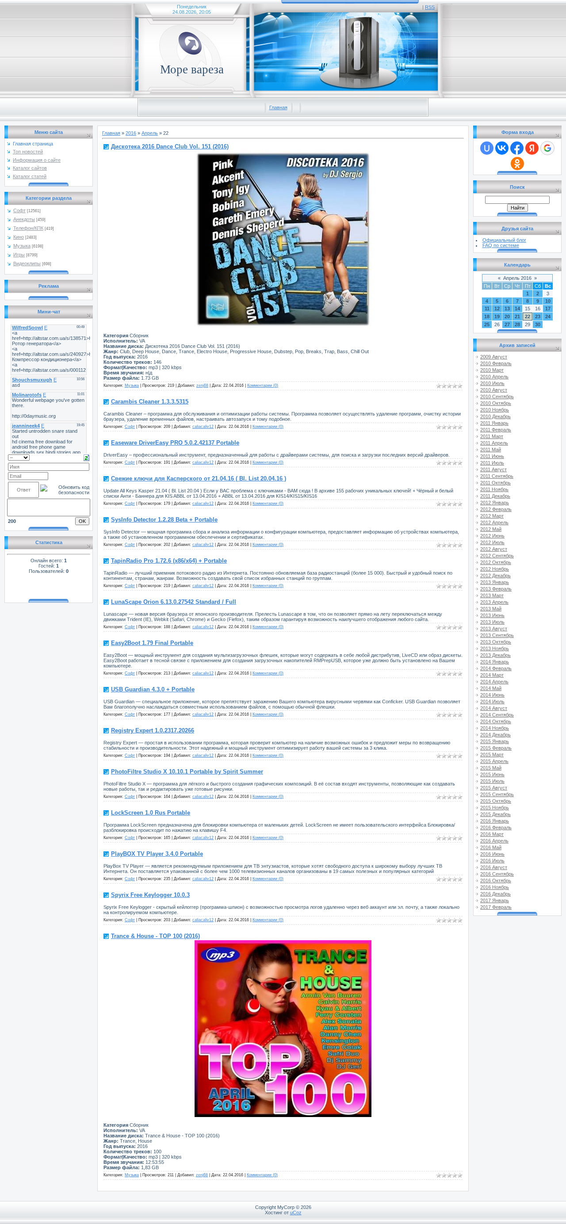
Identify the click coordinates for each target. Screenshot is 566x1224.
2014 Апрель (494, 681)
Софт (19, 210)
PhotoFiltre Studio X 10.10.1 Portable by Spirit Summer (187, 771)
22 (527, 316)
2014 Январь (494, 661)
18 (487, 316)
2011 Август (493, 469)
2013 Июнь (492, 615)
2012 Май (490, 529)
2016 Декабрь (495, 893)
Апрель (150, 133)
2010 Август (493, 390)
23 (537, 316)
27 (507, 324)
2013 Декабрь (495, 655)
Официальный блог (504, 240)
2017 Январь (494, 900)
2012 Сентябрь (497, 555)
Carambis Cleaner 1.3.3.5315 (149, 401)
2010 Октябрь (495, 403)
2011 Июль (492, 462)
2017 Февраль (496, 907)
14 (517, 308)
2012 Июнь (492, 535)
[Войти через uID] (486, 148)
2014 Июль (492, 701)
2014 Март (492, 675)
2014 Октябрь (495, 721)
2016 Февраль (496, 827)
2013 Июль (492, 622)
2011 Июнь (492, 456)
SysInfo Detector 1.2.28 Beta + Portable (164, 519)
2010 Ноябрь (494, 409)
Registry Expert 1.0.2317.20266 (152, 730)
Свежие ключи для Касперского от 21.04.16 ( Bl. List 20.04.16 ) (198, 478)
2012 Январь (494, 502)
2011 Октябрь (495, 482)
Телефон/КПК (28, 228)
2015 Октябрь (495, 801)
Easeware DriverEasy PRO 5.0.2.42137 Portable (175, 442)
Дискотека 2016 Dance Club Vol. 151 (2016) (170, 146)
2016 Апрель (494, 840)
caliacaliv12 (203, 426)
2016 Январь (494, 821)
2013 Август (493, 628)
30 (537, 324)
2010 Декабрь (495, 416)
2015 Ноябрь (494, 807)
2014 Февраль (496, 668)
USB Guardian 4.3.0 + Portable (153, 689)
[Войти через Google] (547, 148)
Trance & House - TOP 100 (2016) (155, 936)
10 (548, 301)
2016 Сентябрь (497, 874)
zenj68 (202, 385)
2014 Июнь (492, 695)
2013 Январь (494, 582)
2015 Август (493, 787)
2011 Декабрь (495, 496)
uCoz (296, 1212)
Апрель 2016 (517, 278)
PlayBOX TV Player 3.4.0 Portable (157, 853)
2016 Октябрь (495, 880)
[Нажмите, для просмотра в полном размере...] (283, 325)
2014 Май (490, 688)
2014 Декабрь (495, 734)
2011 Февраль (495, 429)
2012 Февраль (496, 509)
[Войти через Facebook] (517, 148)
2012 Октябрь (495, 562)
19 (497, 316)
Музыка (22, 245)
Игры (19, 254)
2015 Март (492, 754)
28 (517, 324)
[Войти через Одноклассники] (517, 163)
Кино (18, 237)
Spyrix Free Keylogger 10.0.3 (150, 895)
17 (548, 308)
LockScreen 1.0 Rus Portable (150, 812)
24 (548, 316)
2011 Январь (494, 423)
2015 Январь (494, 741)
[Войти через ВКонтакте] (502, 148)
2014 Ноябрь (494, 728)
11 (487, 308)
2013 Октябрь (495, 641)
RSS (430, 7)
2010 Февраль (496, 363)
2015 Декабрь (495, 814)
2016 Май (490, 847)
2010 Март (492, 370)
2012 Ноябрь (494, 569)
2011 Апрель (494, 443)
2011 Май (490, 449)
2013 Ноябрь (494, 648)
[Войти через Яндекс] (532, 148)
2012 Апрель (494, 522)
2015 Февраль (496, 748)
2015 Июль (492, 781)
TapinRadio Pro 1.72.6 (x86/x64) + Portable (169, 560)
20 (507, 316)
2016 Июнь (492, 854)
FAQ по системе (500, 245)
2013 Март (492, 595)
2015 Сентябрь (497, 794)
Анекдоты (24, 219)
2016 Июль (492, 860)
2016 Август (493, 867)
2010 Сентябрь (497, 396)
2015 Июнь (492, 774)
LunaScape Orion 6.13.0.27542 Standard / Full (173, 602)
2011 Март (491, 436)
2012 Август (493, 549)
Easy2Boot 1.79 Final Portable (152, 643)
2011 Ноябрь (494, 489)
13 (507, 308)
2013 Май (490, 608)
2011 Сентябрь (496, 476)
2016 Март (492, 834)
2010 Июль (492, 383)
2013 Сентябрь (497, 635)
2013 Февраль (496, 588)
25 (487, 324)
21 (517, 316)
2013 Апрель (494, 602)
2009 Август (493, 356)
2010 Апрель (494, 376)
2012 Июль (492, 542)
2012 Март (492, 516)
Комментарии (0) (262, 385)
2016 (131, 133)
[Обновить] (86, 457)
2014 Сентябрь (497, 714)
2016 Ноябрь (494, 887)
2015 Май (490, 767)
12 (497, 308)
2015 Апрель (494, 761)
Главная (278, 107)
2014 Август (493, 708)
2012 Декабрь (495, 575)
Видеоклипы (27, 263)
